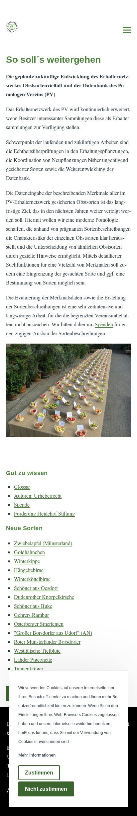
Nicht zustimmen (46, 789)
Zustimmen (39, 772)
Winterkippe (27, 560)
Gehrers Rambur (31, 614)
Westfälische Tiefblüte (37, 650)
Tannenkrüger (28, 668)
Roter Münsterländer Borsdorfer (47, 641)
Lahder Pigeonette (33, 659)
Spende (22, 504)
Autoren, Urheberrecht (38, 495)
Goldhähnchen (29, 551)
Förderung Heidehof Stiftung (44, 513)
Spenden (104, 324)
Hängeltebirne (29, 569)
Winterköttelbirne (32, 578)
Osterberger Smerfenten (39, 623)
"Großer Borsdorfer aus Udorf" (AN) (53, 632)
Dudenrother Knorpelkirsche (44, 596)
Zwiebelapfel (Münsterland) (43, 542)
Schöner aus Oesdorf (36, 587)
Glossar (22, 486)
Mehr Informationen (37, 755)
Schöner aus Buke (33, 605)
